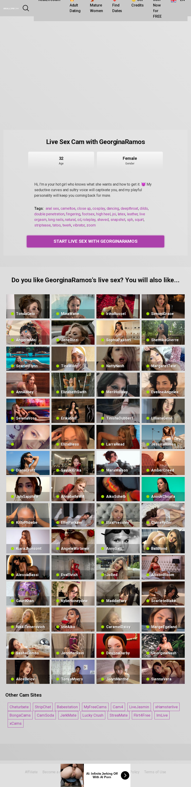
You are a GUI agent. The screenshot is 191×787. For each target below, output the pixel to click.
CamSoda (45, 715)
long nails (55, 219)
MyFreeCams (95, 707)
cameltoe (68, 208)
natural (70, 219)
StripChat (43, 707)
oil (79, 219)
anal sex (52, 208)
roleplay (89, 219)
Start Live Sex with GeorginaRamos (95, 241)
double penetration (49, 214)
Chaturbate (19, 707)
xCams (16, 723)
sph (130, 219)
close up (84, 208)
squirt (139, 219)
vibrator (79, 225)
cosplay (98, 208)
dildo (144, 208)
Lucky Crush (92, 715)
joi (114, 214)
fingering (73, 214)
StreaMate (118, 715)
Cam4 (118, 707)
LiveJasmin (139, 707)
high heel (103, 214)
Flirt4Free (142, 715)
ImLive (162, 715)
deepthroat (129, 208)
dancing (113, 208)
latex (122, 214)
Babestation (67, 707)
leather (132, 214)
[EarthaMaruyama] (28, 437)
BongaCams (20, 715)
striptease (42, 225)
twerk (67, 225)
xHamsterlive (166, 707)
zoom (91, 225)
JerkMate (68, 715)
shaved (103, 219)
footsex (88, 214)
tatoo (56, 225)
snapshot (117, 219)
